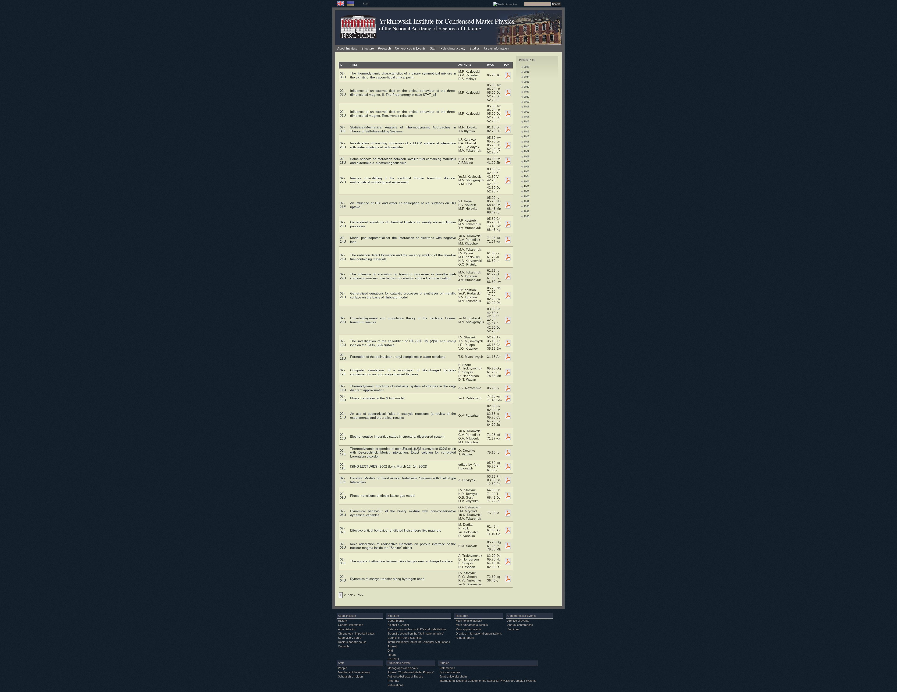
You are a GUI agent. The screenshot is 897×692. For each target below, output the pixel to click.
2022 (526, 86)
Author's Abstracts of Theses (405, 676)
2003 (526, 181)
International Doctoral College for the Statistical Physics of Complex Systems (488, 680)
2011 (526, 141)
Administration (347, 629)
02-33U (343, 75)
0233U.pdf (508, 75)
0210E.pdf (508, 480)
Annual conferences (520, 625)
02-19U (343, 343)
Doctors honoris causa (352, 642)
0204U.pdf (508, 578)
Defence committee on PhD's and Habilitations (417, 629)
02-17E (343, 372)
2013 (526, 131)
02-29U (343, 145)
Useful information (496, 48)
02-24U (343, 239)
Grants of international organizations (479, 633)
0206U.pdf (508, 546)
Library (392, 655)
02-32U (343, 92)
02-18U (343, 356)
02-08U (343, 513)
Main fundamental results (472, 625)
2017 (526, 111)
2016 (526, 116)
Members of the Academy (354, 672)
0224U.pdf (508, 240)
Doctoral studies (450, 672)
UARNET (393, 659)
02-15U (343, 398)
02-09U (343, 495)
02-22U (343, 276)
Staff (433, 48)
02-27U (343, 180)
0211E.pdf (508, 466)
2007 (526, 161)
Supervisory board (349, 637)
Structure (367, 48)
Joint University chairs (453, 676)
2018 (526, 106)
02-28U (343, 160)
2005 (526, 171)
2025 (526, 71)
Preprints (393, 680)
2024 (526, 76)
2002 (526, 186)
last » (360, 595)
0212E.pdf (508, 452)
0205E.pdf (508, 561)
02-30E (343, 129)
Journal (392, 646)
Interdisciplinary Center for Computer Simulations (419, 642)
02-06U (343, 546)
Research (384, 48)
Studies (475, 48)
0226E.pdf (508, 205)
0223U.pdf (508, 257)
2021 (526, 91)
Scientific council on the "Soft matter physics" (416, 633)
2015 (526, 121)
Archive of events (518, 620)
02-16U (343, 388)
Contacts (343, 646)
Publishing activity (453, 48)
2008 (526, 156)
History (342, 620)
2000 (526, 196)
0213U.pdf (508, 436)
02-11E (342, 466)
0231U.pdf (508, 113)
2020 (526, 96)
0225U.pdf (508, 224)
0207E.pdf (508, 530)
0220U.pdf (508, 320)
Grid (390, 650)
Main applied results (468, 629)
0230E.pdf (508, 129)
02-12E (343, 452)
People (342, 668)
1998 (526, 206)
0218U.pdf (508, 357)
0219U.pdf (508, 343)
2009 (526, 151)
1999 (526, 201)
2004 (526, 176)
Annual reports (465, 637)
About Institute (347, 48)
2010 (526, 146)
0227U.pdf (508, 180)
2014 (526, 126)
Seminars (513, 629)
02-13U (343, 436)
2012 (526, 136)
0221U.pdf (508, 295)
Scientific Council (398, 625)
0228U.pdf (508, 161)
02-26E (343, 205)
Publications (395, 685)
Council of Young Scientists (405, 637)
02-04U (343, 578)
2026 (526, 66)
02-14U (343, 415)
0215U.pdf (508, 398)
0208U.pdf (508, 513)
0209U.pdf (508, 496)
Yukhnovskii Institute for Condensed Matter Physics (446, 21)
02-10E (343, 480)
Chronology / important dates (356, 633)
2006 (526, 166)
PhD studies (447, 668)
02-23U (343, 257)
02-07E (343, 530)
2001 (526, 191)
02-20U (343, 320)
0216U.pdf (508, 388)
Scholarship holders (350, 676)
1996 (526, 216)
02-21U (343, 295)
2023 (526, 81)
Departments (396, 620)
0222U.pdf (508, 276)
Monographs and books (403, 668)
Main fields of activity (469, 620)
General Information (350, 625)
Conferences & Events (410, 48)
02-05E (343, 561)
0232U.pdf (508, 92)
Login (366, 3)
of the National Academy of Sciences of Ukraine (430, 28)
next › (351, 595)
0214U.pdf (508, 415)
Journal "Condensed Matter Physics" (411, 672)
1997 (526, 211)
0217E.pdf (508, 372)
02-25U (343, 224)
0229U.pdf (508, 145)
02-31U (343, 113)
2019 (526, 101)
